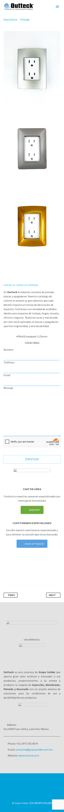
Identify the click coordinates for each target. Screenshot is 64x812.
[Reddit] (38, 574)
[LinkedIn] (32, 574)
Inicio (46, 11)
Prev (11, 595)
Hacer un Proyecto (34, 543)
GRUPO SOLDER (43, 803)
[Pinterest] (19, 574)
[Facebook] (6, 574)
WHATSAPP (34, 509)
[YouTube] (41, 782)
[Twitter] (13, 574)
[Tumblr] (25, 574)
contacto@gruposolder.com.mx (34, 749)
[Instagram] (36, 782)
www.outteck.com (28, 755)
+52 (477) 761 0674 (27, 743)
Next (52, 595)
